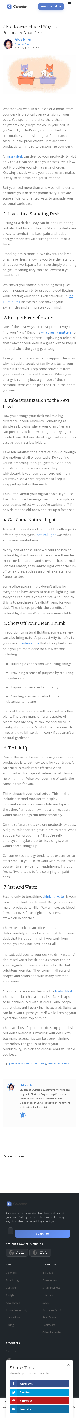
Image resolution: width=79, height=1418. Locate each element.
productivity (38, 1063)
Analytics (11, 1295)
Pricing (10, 1325)
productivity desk (58, 1063)
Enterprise (48, 1295)
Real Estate (49, 1317)
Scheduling (12, 1280)
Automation (13, 1302)
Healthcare (48, 1325)
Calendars (12, 1273)
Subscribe (42, 1233)
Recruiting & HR (51, 1310)
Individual (47, 1273)
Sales (45, 1302)
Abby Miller (23, 39)
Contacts (11, 1287)
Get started (49, 6)
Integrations (13, 1317)
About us (11, 1351)
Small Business (51, 1287)
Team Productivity (17, 1310)
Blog (8, 1358)
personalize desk (19, 1063)
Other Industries (52, 1332)
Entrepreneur (50, 1280)
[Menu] (69, 6)
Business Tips (22, 44)
